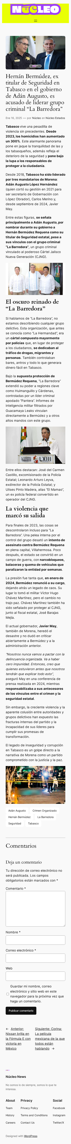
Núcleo (36, 118)
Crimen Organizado (45, 810)
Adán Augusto (17, 810)
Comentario (16, 888)
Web (9, 968)
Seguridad (14, 823)
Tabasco (33, 823)
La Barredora (45, 817)
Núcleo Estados (55, 118)
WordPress (30, 1136)
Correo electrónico (21, 950)
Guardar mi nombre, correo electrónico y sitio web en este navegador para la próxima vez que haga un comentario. (37, 993)
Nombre (13, 932)
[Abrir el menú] (35, 21)
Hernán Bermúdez (19, 817)
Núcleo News (16, 1077)
